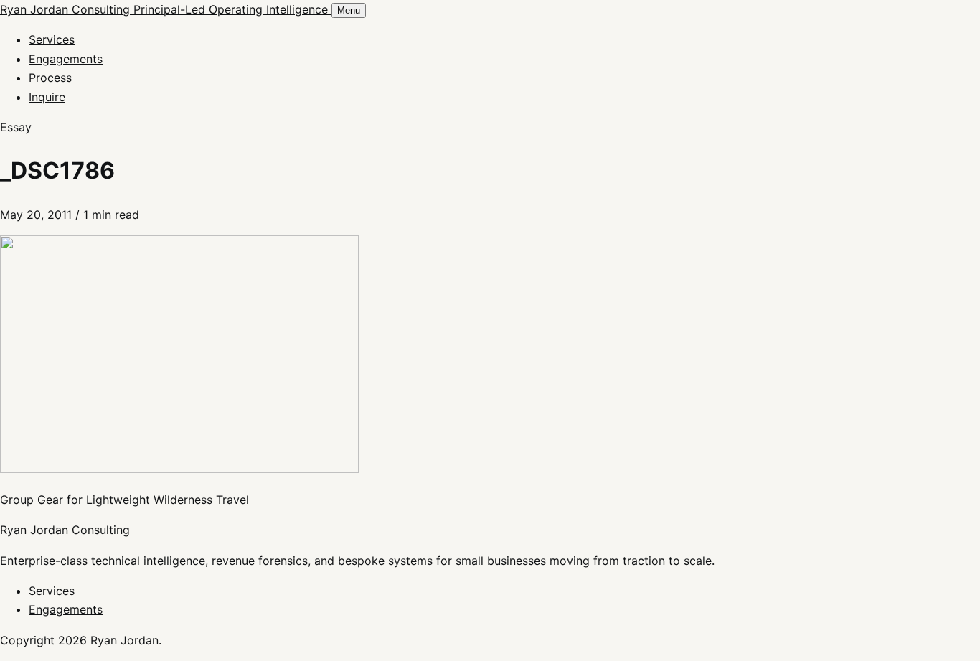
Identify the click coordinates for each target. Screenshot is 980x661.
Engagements (66, 59)
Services (52, 39)
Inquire (47, 97)
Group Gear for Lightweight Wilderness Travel (124, 499)
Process (50, 77)
